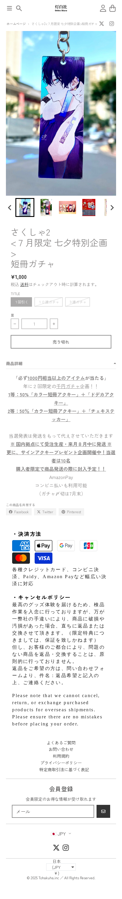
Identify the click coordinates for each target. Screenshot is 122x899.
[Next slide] (112, 207)
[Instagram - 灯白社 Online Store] (111, 23)
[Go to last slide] (10, 207)
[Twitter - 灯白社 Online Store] (101, 23)
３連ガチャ (77, 301)
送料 (24, 284)
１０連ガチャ (48, 301)
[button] (24, 207)
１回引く (21, 301)
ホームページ (16, 23)
